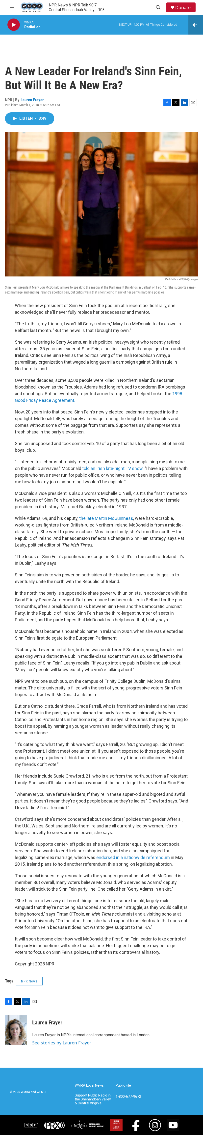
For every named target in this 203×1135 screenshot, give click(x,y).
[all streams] (195, 25)
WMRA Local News (89, 1085)
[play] (14, 25)
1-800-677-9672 (128, 1096)
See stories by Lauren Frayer (61, 1043)
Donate (183, 7)
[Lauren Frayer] (16, 1030)
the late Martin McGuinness (106, 518)
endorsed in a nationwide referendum (133, 857)
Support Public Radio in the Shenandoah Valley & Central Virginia (93, 1099)
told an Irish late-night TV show (112, 468)
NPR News (29, 981)
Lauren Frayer (32, 99)
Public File (123, 1085)
